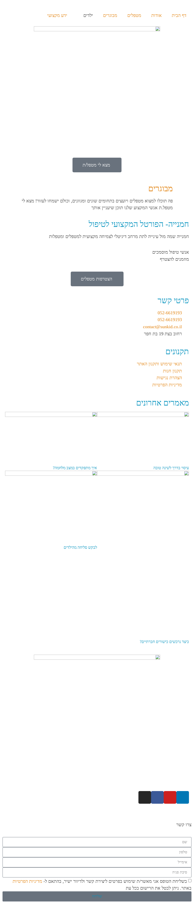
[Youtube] (170, 797)
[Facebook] (157, 797)
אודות (156, 15)
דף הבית (179, 15)
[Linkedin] (182, 797)
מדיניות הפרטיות (27, 881)
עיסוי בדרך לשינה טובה (171, 468)
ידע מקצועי (57, 15)
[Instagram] (144, 797)
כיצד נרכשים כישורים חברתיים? (164, 641)
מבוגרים (110, 15)
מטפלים (134, 15)
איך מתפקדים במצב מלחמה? (75, 468)
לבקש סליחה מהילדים (80, 547)
